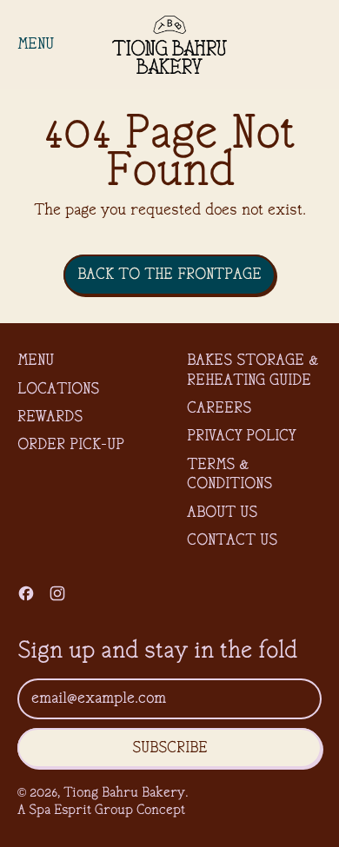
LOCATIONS (58, 389)
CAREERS (219, 408)
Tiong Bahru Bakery (124, 793)
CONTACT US (232, 540)
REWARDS (50, 417)
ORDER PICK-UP (70, 445)
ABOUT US (222, 512)
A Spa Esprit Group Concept (101, 810)
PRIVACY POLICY (241, 436)
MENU (35, 360)
